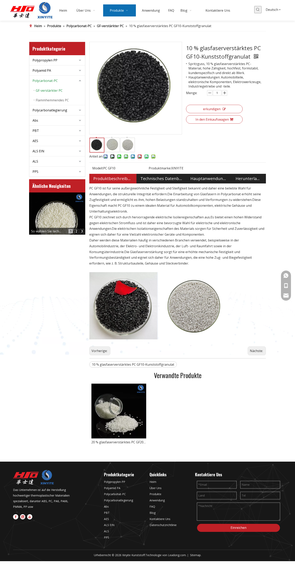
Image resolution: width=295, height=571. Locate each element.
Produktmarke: (160, 168)
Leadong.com (177, 555)
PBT (36, 130)
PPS (35, 171)
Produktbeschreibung (112, 178)
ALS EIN (38, 151)
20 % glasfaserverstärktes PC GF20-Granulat (118, 442)
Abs (35, 120)
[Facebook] (15, 516)
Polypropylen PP (45, 60)
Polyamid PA (42, 70)
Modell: (97, 168)
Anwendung (157, 500)
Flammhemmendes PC (52, 100)
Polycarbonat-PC (45, 80)
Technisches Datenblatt (161, 178)
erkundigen (212, 109)
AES (35, 141)
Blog (153, 513)
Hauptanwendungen (209, 178)
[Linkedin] (22, 516)
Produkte (155, 494)
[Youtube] (29, 516)
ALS (35, 161)
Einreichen (238, 527)
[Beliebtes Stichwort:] (257, 9)
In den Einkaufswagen (212, 119)
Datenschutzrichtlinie (163, 525)
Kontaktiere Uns (160, 519)
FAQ (152, 506)
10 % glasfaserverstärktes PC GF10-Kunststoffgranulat (133, 364)
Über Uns (156, 488)
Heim (153, 482)
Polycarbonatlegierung (50, 110)
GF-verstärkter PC (49, 90)
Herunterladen (249, 178)
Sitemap (195, 555)
